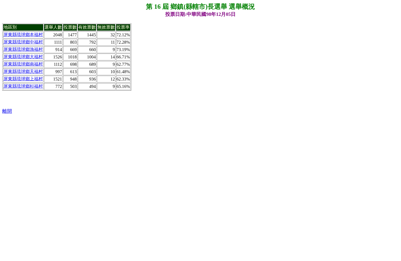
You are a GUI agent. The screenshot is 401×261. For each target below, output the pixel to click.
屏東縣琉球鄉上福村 (23, 78)
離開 (7, 111)
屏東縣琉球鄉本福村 (23, 34)
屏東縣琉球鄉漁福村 (23, 49)
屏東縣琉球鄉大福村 (23, 56)
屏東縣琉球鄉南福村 (23, 64)
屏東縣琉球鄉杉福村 (23, 86)
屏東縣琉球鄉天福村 (23, 71)
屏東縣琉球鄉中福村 (23, 42)
